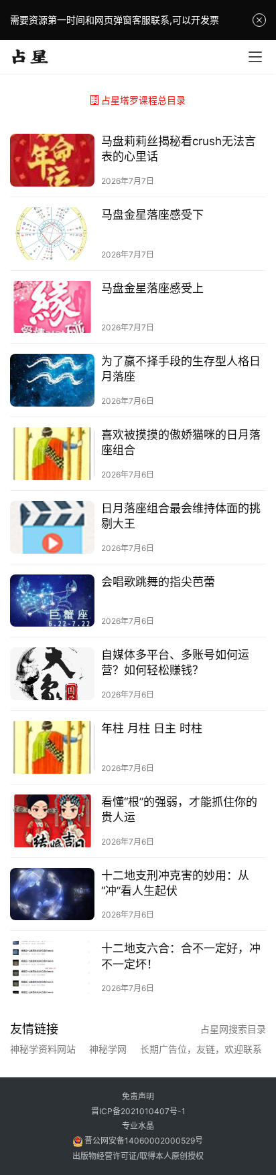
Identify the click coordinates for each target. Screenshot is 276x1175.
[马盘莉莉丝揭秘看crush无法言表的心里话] (52, 160)
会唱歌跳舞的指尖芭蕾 (158, 582)
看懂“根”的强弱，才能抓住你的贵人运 (179, 809)
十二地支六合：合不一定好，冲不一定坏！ (181, 956)
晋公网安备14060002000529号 (142, 1141)
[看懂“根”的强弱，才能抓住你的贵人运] (52, 820)
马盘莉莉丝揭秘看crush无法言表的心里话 (178, 148)
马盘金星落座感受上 (152, 288)
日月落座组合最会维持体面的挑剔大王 (181, 516)
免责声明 (138, 1096)
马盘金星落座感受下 (152, 214)
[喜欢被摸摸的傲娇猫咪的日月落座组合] (52, 453)
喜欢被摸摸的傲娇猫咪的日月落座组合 (181, 442)
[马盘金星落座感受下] (52, 233)
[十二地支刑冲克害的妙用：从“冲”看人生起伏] (52, 894)
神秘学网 (108, 1049)
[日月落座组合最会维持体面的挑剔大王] (52, 527)
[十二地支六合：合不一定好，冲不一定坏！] (52, 967)
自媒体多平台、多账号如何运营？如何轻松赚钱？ (175, 662)
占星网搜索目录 (233, 1029)
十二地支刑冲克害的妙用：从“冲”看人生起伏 (175, 883)
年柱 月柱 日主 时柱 (151, 728)
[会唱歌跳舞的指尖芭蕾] (52, 600)
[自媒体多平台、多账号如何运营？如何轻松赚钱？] (52, 673)
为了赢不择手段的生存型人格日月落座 (181, 368)
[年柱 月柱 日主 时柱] (52, 747)
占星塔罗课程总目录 (143, 100)
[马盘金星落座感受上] (52, 307)
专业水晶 (138, 1126)
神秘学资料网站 (43, 1049)
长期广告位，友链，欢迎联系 (201, 1049)
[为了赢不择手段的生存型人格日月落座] (52, 380)
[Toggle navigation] (255, 57)
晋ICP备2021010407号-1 (138, 1111)
